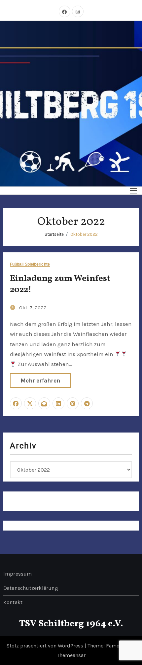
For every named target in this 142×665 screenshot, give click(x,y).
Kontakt (12, 602)
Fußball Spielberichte (30, 264)
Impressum (17, 574)
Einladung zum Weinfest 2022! (60, 284)
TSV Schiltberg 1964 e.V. (71, 623)
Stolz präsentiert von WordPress (46, 645)
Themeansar (71, 655)
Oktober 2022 (84, 234)
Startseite (54, 234)
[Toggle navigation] (133, 190)
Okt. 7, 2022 (33, 308)
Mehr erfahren (40, 380)
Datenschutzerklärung (30, 588)
